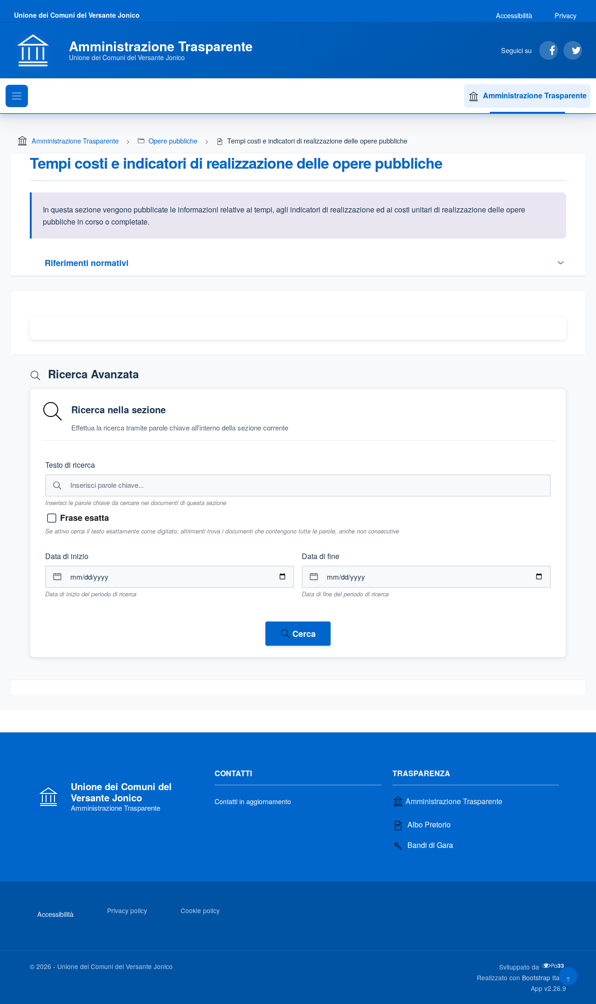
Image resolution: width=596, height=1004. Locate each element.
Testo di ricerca (70, 464)
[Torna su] (568, 976)
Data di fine (320, 556)
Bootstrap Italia (544, 977)
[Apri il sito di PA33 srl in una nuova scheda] (553, 966)
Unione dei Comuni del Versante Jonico (77, 15)
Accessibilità (514, 15)
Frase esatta (84, 518)
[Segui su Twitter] (572, 50)
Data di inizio (66, 556)
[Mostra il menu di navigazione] (17, 96)
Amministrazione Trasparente (535, 95)
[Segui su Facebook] (548, 50)
